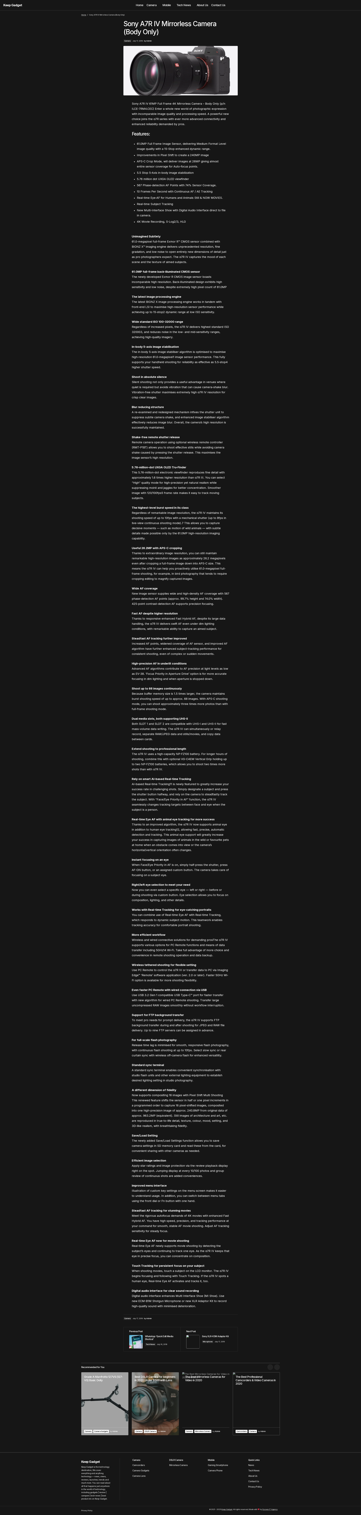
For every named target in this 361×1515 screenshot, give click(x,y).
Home (83, 15)
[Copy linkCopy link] (235, 1318)
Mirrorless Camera (203, 1431)
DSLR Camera (150, 1431)
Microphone (208, 1342)
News (251, 1465)
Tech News (150, 1344)
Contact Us (253, 1481)
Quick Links (254, 1460)
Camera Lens (139, 1475)
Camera (127, 41)
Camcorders (241, 1431)
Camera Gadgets (101, 1431)
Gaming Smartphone (218, 1465)
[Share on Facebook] (218, 1318)
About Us (252, 1475)
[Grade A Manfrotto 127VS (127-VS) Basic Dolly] (104, 1403)
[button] (356, 5)
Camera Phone (215, 1470)
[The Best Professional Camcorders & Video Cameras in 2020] (256, 1403)
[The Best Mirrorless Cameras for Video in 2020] (205, 1403)
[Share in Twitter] (223, 1318)
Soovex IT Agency (269, 1509)
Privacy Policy (255, 1486)
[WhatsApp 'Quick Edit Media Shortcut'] (152, 1339)
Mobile (211, 1460)
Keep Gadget (12, 5)
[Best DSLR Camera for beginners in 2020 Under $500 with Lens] (155, 1403)
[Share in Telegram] (229, 1318)
